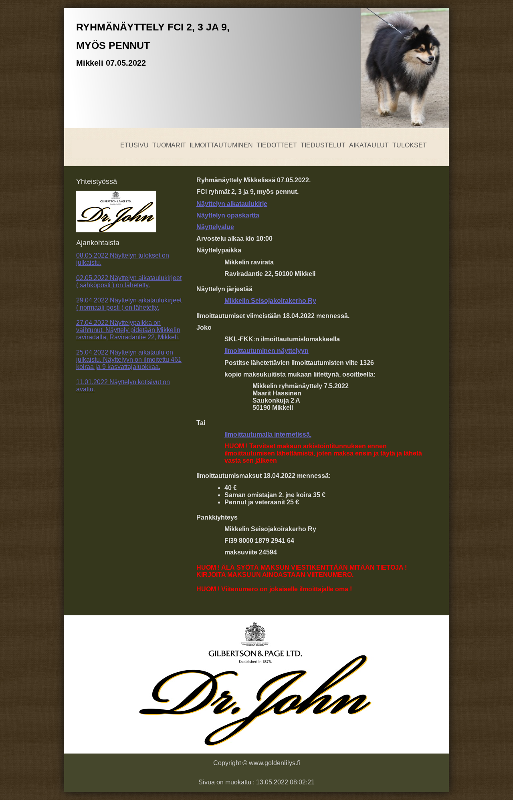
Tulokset (409, 145)
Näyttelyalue (215, 227)
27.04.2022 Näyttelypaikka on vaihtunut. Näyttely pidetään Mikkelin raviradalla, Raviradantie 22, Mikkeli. (128, 330)
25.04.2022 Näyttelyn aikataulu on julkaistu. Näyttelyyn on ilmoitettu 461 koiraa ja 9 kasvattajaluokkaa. (129, 359)
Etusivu (134, 145)
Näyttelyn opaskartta (227, 215)
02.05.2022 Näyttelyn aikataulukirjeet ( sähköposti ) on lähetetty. (129, 281)
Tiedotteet (276, 145)
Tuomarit (169, 145)
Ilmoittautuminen (221, 145)
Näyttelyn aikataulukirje (231, 203)
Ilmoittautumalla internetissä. (267, 434)
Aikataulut (369, 145)
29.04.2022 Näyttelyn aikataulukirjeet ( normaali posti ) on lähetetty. (129, 304)
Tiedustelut (323, 145)
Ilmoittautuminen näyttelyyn (266, 350)
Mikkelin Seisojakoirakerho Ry (270, 300)
